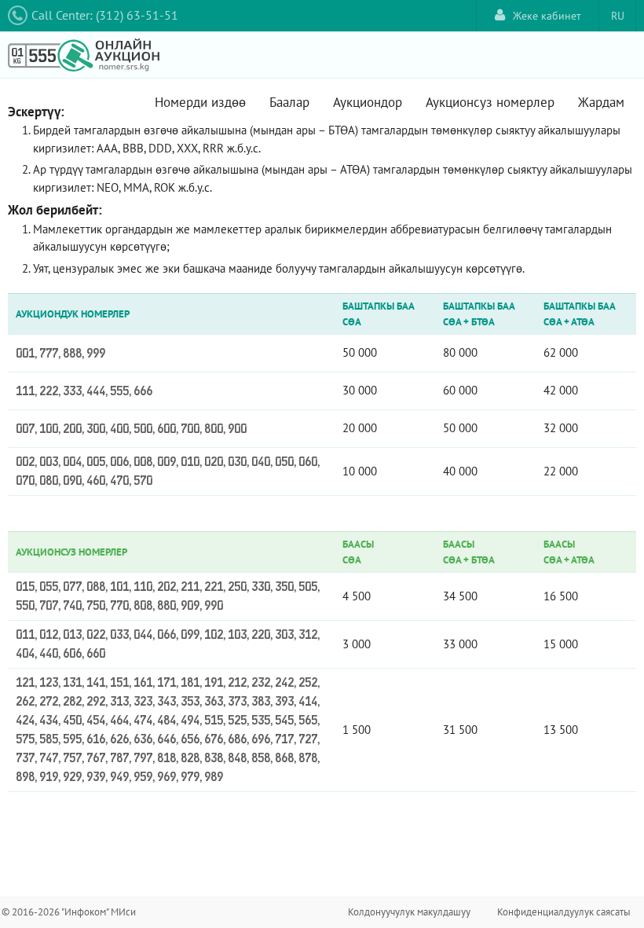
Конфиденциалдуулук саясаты (564, 912)
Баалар (289, 102)
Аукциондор (367, 102)
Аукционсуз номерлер (490, 102)
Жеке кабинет (547, 16)
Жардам (601, 102)
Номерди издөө (200, 102)
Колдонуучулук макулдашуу (409, 912)
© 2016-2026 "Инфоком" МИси (69, 912)
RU (617, 16)
